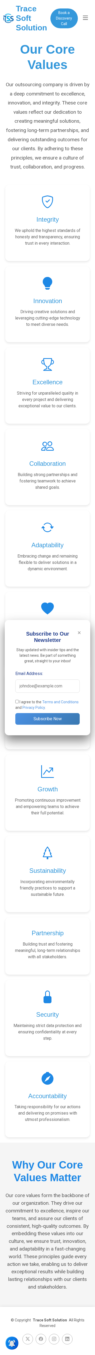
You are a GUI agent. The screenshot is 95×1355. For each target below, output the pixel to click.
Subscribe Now (48, 718)
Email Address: (29, 673)
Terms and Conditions (60, 702)
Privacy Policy (33, 707)
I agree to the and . (47, 705)
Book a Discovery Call (64, 18)
